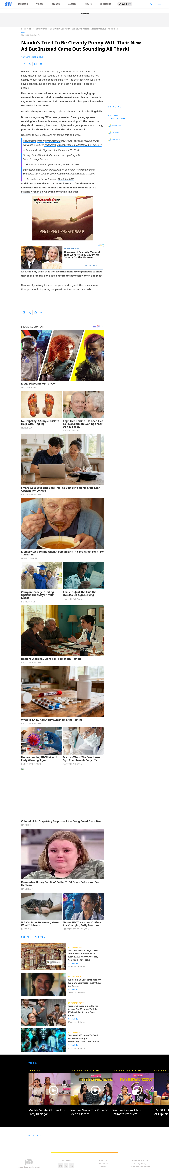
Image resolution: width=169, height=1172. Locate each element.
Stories (56, 4)
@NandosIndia (52, 140)
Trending (23, 4)
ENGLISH (123, 4)
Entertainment (76, 947)
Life (30, 29)
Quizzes (72, 4)
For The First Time (85, 1070)
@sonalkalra (29, 140)
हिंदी (129, 4)
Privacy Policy (139, 1163)
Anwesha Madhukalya (32, 56)
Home (23, 29)
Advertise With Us (140, 1160)
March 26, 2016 (70, 150)
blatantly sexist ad (32, 191)
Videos (39, 4)
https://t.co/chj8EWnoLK (35, 159)
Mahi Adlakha (73, 963)
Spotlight (105, 4)
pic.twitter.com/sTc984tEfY (88, 144)
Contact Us (103, 1163)
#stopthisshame (65, 144)
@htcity (40, 140)
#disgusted (50, 144)
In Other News (75, 977)
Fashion (35, 1070)
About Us (103, 1160)
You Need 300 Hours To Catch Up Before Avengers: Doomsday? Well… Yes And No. (84, 1038)
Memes (88, 4)
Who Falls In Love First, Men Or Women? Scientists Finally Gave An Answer (84, 983)
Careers (103, 1166)
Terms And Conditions (140, 1166)
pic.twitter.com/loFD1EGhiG (80, 173)
